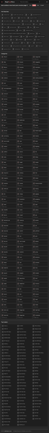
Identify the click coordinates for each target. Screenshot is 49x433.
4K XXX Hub (21, 343)
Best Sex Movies (22, 352)
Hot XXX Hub (21, 379)
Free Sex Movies (38, 331)
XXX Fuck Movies (7, 382)
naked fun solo (42, 21)
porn (5, 27)
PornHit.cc (21, 328)
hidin (43, 24)
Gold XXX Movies (22, 409)
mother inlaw (23, 17)
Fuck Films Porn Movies (39, 352)
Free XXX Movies (38, 340)
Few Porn (6, 412)
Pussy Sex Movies (22, 331)
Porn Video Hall (22, 394)
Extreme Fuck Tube (7, 397)
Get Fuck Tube (22, 403)
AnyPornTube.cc (7, 379)
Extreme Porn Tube (23, 337)
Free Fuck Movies (7, 406)
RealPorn (10, 2)
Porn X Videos (22, 388)
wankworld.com (38, 334)
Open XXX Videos (7, 331)
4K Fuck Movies (38, 325)
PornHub (36, 415)
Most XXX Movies (38, 337)
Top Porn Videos (22, 406)
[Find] (39, 2)
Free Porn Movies (38, 400)
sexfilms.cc (6, 352)
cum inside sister (27, 24)
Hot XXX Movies (7, 355)
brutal (36, 24)
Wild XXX (6, 403)
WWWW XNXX (7, 337)
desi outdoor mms (7, 21)
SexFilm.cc (6, 343)
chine (30, 42)
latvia (31, 27)
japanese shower (7, 49)
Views (34, 5)
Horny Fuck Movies (7, 385)
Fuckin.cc (6, 325)
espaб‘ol (32, 46)
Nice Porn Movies (38, 361)
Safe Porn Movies (38, 403)
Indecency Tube (7, 421)
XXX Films (36, 349)
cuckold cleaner (38, 42)
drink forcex (31, 36)
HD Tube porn (6, 340)
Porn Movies (6, 388)
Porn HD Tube (37, 406)
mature (15, 17)
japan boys (32, 33)
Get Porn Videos (22, 349)
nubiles (20, 30)
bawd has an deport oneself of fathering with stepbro (15, 33)
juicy (13, 39)
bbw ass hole (23, 27)
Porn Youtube (6, 424)
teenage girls (16, 42)
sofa (23, 36)
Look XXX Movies (22, 355)
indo (39, 33)
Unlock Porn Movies (23, 421)
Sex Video (6, 394)
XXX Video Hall (22, 391)
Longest (42, 5)
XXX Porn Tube (7, 334)
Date (30, 5)
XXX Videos (6, 349)
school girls (17, 21)
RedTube (36, 367)
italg (24, 42)
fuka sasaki (40, 46)
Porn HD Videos (7, 370)
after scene (6, 36)
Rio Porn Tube (37, 379)
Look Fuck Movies (38, 346)
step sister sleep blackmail (9, 30)
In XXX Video (37, 343)
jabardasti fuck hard (37, 14)
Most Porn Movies (22, 385)
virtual (34, 21)
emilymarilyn (17, 49)
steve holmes (26, 49)
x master (38, 39)
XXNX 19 (6, 328)
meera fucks (6, 46)
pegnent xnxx (7, 17)
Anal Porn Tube (38, 418)
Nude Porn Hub (7, 409)
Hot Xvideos (21, 361)
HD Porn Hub (21, 364)
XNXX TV (6, 373)
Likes (38, 5)
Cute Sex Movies (22, 367)
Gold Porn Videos (22, 334)
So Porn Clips (21, 412)
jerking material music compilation (20, 46)
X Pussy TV (6, 361)
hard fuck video (13, 27)
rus (28, 14)
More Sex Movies (7, 346)
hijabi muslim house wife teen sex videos (12, 24)
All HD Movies (22, 346)
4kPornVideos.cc (38, 358)
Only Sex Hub (22, 340)
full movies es (29, 39)
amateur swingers (41, 36)
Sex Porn (36, 397)
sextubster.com (22, 418)
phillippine (20, 39)
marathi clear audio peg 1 (18, 14)
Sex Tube (36, 388)
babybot (37, 27)
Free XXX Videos (7, 364)
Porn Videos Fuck (22, 358)
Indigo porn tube (38, 328)
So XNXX (21, 325)
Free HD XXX (21, 376)
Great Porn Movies (22, 415)
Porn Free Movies (38, 394)
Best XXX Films (22, 373)
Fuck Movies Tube (38, 364)
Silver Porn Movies (22, 370)
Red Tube (36, 373)
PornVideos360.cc (7, 376)
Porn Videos (37, 391)
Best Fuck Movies (7, 358)
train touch (26, 21)
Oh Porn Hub (6, 391)
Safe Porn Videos (38, 385)
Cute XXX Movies (7, 418)
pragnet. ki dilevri (33, 17)
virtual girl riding (29, 30)
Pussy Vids (6, 400)
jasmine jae (6, 39)
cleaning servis (7, 42)
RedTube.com (22, 424)
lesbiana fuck (6, 14)
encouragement (15, 36)
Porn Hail (6, 367)
